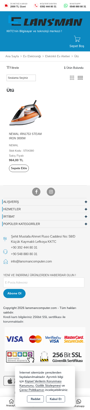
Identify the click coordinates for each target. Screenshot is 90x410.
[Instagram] (51, 191)
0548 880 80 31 (78, 6)
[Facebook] (36, 191)
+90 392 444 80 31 (24, 247)
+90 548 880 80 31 (24, 254)
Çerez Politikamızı (31, 390)
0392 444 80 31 (48, 6)
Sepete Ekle (19, 168)
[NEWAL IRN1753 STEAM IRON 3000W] (26, 113)
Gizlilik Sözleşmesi (48, 385)
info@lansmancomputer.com (31, 261)
